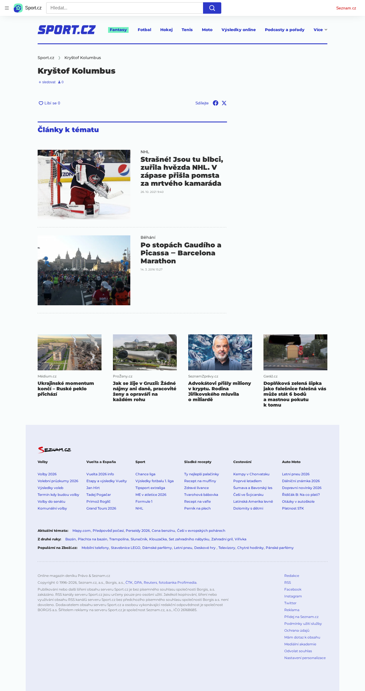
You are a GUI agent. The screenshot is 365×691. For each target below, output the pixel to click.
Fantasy (118, 29)
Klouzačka (158, 539)
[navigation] (6, 8)
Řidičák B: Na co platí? (301, 494)
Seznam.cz (346, 8)
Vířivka (240, 539)
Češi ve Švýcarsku (248, 494)
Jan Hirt (93, 488)
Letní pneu (183, 547)
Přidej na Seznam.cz (301, 617)
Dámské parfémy (157, 547)
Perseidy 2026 (138, 530)
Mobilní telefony (95, 547)
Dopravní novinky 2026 (301, 488)
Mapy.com (81, 530)
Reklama (291, 610)
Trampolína (119, 539)
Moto (207, 29)
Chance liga (145, 474)
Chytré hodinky (250, 547)
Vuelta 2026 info (100, 474)
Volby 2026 (47, 474)
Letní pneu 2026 (295, 474)
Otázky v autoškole (298, 501)
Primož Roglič (98, 501)
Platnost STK (293, 508)
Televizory (226, 547)
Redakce (291, 575)
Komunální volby (52, 508)
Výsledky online (239, 29)
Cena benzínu (163, 530)
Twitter (290, 603)
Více (318, 29)
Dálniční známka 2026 (301, 481)
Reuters (150, 582)
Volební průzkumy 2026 (58, 481)
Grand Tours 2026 (101, 508)
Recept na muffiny (200, 481)
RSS (287, 582)
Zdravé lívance (196, 488)
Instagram (293, 596)
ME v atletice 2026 (150, 494)
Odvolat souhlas (298, 651)
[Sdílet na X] (224, 103)
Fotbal (144, 29)
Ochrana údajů (296, 630)
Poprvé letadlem (247, 481)
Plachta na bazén (92, 539)
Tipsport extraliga (150, 488)
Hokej (166, 29)
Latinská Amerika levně (253, 501)
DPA (138, 582)
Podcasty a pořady (285, 29)
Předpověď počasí (108, 530)
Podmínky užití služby (303, 623)
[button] (84, 184)
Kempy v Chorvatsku (251, 474)
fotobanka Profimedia (177, 582)
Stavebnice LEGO (125, 547)
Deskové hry (205, 547)
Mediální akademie (300, 644)
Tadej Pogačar (98, 494)
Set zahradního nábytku (189, 539)
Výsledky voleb (50, 488)
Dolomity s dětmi (248, 508)
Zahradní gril (222, 539)
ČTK (129, 582)
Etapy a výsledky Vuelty (106, 481)
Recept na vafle (197, 501)
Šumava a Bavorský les (252, 488)
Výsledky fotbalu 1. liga (154, 481)
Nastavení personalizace (305, 658)
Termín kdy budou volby (58, 494)
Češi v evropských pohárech (201, 530)
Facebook (292, 589)
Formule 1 (143, 501)
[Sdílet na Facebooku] (215, 103)
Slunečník (139, 539)
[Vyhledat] (212, 8)
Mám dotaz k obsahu (302, 637)
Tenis (187, 29)
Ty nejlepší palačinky (201, 474)
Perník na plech (197, 508)
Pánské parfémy (280, 547)
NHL (145, 152)
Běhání (148, 237)
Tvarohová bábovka (201, 494)
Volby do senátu (51, 501)
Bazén (70, 539)
